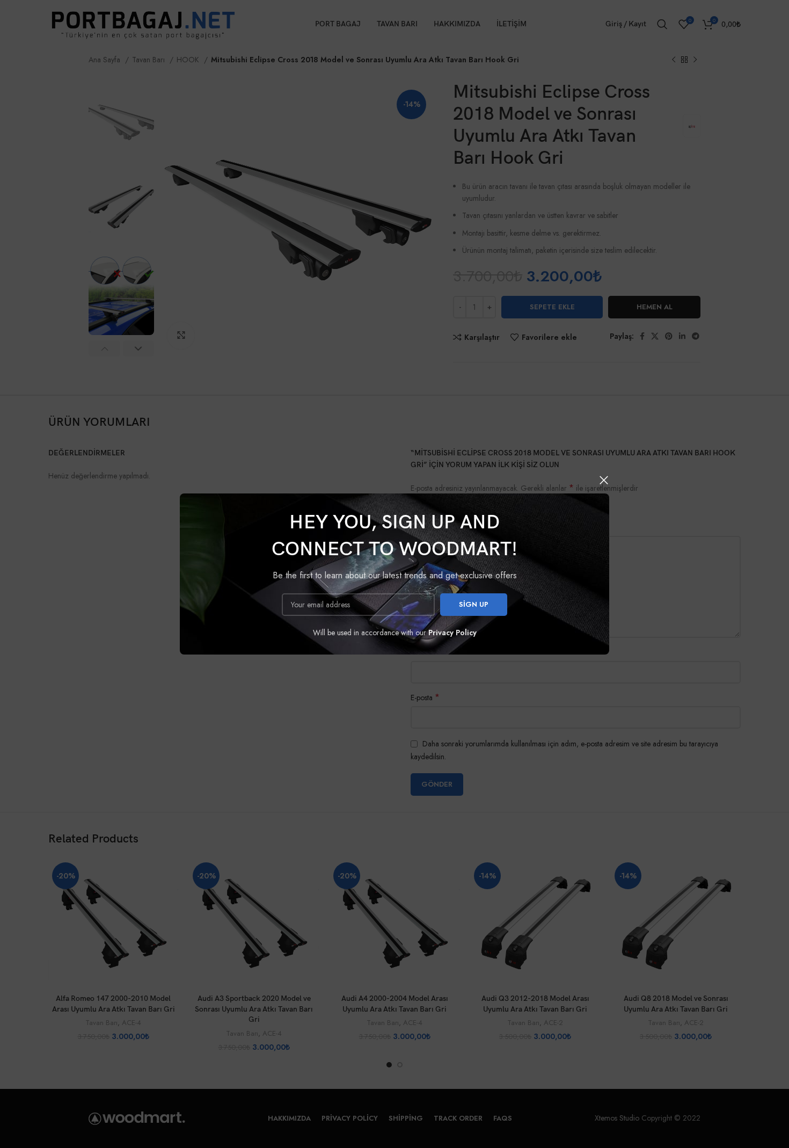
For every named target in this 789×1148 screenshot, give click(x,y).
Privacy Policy (452, 632)
